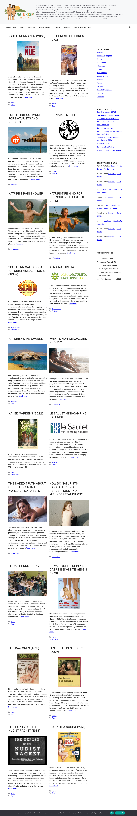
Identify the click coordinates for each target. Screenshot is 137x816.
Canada (54, 173)
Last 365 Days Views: (105, 272)
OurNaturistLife (62, 115)
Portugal (54, 311)
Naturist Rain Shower (25, 193)
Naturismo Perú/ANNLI (26, 339)
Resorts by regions (104, 90)
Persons (54, 171)
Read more (28, 97)
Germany (55, 639)
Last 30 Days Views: (105, 269)
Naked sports (102, 73)
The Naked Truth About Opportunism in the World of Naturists (27, 487)
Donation (31, 27)
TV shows (100, 93)
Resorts (54, 462)
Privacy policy (120, 813)
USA (53, 106)
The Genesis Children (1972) (108, 115)
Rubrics (57, 27)
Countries (67, 27)
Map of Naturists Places (82, 27)
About (22, 27)
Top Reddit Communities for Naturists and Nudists (27, 118)
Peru (12, 403)
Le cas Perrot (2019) (24, 566)
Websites (14, 184)
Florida (13, 474)
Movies (13, 102)
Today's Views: (103, 259)
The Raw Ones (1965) (23, 648)
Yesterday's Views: (104, 262)
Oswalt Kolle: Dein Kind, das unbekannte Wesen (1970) (68, 569)
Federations (101, 62)
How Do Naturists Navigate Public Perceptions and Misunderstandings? (66, 489)
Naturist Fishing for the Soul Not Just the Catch (67, 197)
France (13, 105)
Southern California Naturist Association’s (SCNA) (26, 270)
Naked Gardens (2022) (25, 413)
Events (99, 59)
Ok (112, 813)
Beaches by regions (104, 56)
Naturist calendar (45, 27)
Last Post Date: (103, 279)
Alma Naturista (61, 267)
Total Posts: (102, 276)
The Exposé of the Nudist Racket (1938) (24, 728)
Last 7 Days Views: (104, 265)
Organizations (15, 327)
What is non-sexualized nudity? (109, 150)
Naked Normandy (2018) (26, 36)
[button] (130, 27)
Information (15, 249)
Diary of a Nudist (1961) (67, 727)
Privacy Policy (11, 27)
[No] (134, 813)
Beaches (100, 52)
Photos (99, 83)
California (14, 330)
